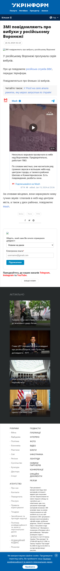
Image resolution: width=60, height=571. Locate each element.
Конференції (36, 469)
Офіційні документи (36, 475)
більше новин (30, 281)
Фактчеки (15, 450)
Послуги (13, 11)
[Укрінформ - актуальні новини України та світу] (30, 5)
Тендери (15, 512)
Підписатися (15, 262)
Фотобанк (23, 11)
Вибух (21, 214)
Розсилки (15, 547)
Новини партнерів (35, 464)
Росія (30, 214)
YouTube (22, 275)
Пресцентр (34, 11)
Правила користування (17, 506)
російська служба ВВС (38, 69)
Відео (33, 446)
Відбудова (15, 437)
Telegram (45, 273)
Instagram (8, 275)
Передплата (16, 496)
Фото (33, 441)
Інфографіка (36, 454)
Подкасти (35, 428)
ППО (38, 214)
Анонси (45, 11)
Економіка (15, 445)
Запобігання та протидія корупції (19, 517)
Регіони (14, 458)
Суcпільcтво (16, 463)
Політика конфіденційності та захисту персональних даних (19, 527)
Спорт (14, 476)
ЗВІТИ (14, 536)
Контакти (15, 492)
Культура (15, 467)
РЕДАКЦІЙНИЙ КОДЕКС (18, 541)
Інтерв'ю (34, 437)
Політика (15, 441)
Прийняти (30, 567)
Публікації (35, 433)
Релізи (33, 480)
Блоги (33, 450)
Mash (6, 206)
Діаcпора (15, 471)
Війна (13, 432)
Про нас (15, 488)
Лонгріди (35, 459)
